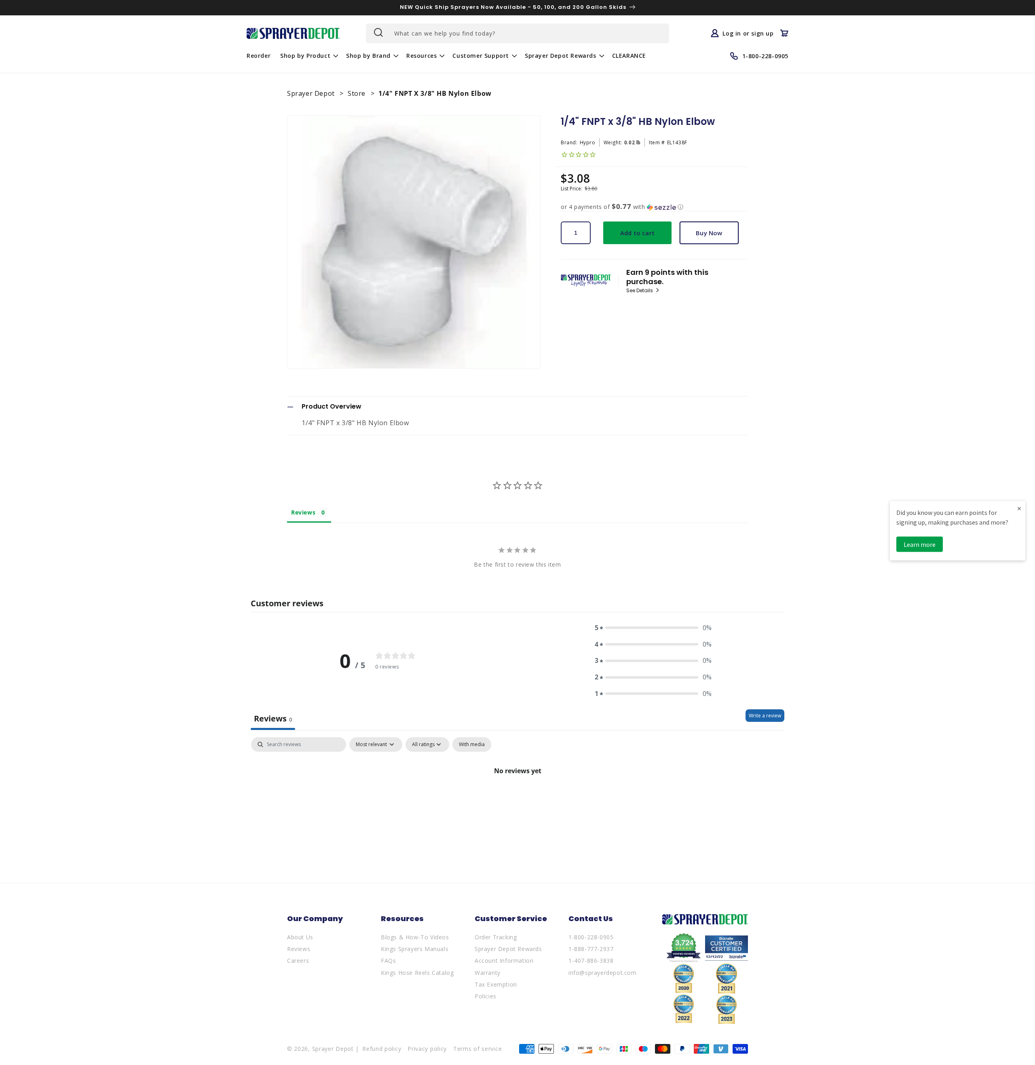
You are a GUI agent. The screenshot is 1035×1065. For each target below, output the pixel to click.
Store (358, 93)
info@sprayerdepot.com (602, 972)
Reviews (298, 949)
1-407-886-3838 (590, 960)
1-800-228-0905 (590, 937)
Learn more (920, 544)
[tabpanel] (517, 798)
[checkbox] (471, 744)
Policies (485, 996)
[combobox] (517, 33)
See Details (640, 290)
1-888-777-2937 (590, 949)
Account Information (504, 960)
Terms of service (477, 1048)
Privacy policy (427, 1048)
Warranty (488, 972)
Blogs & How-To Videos (415, 937)
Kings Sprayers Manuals (414, 949)
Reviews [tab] (303, 512)
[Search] (377, 32)
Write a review (765, 715)
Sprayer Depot (311, 93)
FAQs (388, 960)
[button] (308, 55)
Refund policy (381, 1048)
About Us (300, 937)
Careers (298, 960)
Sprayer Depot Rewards (508, 949)
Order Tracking (496, 937)
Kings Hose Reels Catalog (417, 972)
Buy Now (709, 233)
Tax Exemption (496, 984)
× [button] (1019, 508)
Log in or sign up (747, 33)
